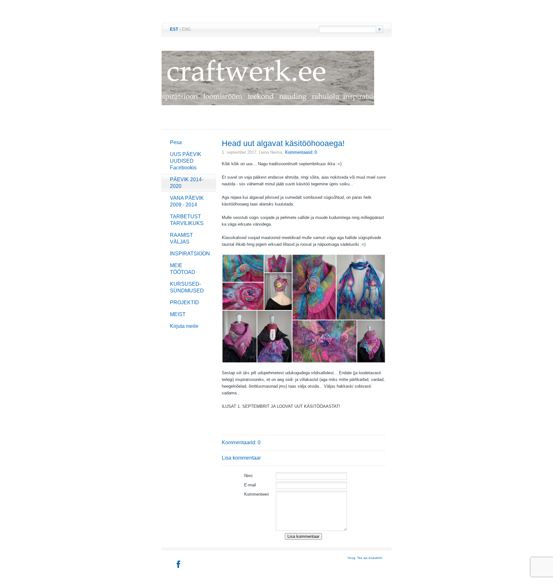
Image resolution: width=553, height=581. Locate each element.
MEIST (178, 314)
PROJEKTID (184, 302)
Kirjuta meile (184, 326)
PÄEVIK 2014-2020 (186, 183)
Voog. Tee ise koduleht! (365, 558)
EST (174, 29)
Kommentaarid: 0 (301, 152)
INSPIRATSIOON (190, 253)
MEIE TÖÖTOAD (182, 269)
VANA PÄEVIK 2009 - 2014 (187, 201)
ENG (186, 29)
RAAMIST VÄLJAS (181, 238)
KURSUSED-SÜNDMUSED (187, 287)
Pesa (176, 142)
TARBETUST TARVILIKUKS (187, 220)
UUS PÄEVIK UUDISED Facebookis (185, 160)
